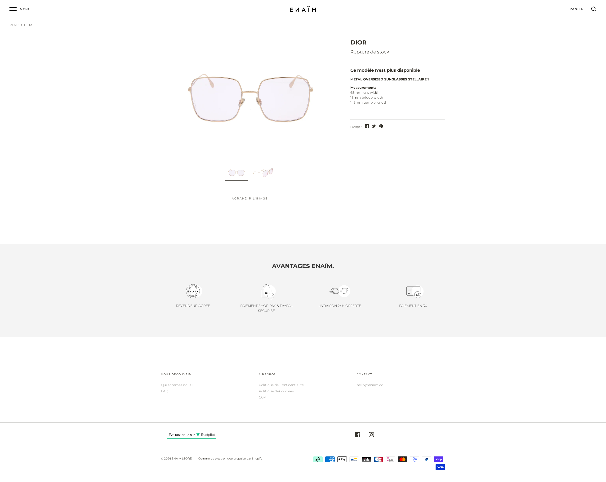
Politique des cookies (276, 391)
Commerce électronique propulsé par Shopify (230, 458)
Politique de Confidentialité (281, 385)
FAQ (164, 391)
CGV (262, 397)
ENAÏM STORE (182, 458)
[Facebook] (357, 435)
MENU (14, 25)
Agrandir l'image (249, 198)
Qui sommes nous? (177, 385)
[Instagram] (371, 435)
